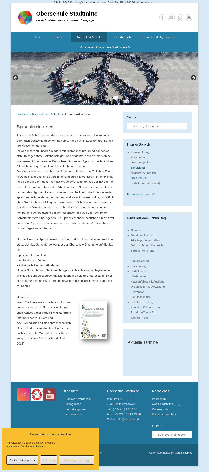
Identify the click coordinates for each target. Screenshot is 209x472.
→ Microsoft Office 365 (142, 172)
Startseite (23, 114)
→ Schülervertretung (140, 302)
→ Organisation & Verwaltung (146, 286)
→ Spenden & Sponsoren (143, 307)
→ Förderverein (137, 276)
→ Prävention (136, 291)
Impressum (159, 398)
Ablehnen (48, 460)
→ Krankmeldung (138, 152)
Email (189, 17)
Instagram (180, 17)
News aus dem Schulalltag (146, 218)
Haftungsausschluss (165, 414)
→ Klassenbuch (137, 157)
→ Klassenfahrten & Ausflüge (146, 281)
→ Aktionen (134, 230)
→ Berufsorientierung (141, 250)
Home (38, 37)
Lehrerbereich (122, 37)
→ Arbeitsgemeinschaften (143, 240)
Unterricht (59, 37)
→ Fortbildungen (138, 271)
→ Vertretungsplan (139, 162)
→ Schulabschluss (139, 297)
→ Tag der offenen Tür (141, 312)
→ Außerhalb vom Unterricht (145, 245)
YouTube (171, 17)
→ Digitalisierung (138, 260)
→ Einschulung (136, 266)
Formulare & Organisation (158, 37)
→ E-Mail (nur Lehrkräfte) (143, 183)
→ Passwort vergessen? (77, 398)
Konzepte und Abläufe (46, 114)
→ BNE (131, 255)
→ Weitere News (138, 317)
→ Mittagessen (71, 404)
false (16, 78)
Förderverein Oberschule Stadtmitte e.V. (105, 47)
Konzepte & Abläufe (89, 37)
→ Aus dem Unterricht (141, 235)
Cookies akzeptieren (22, 460)
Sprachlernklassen (35, 126)
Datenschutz (160, 409)
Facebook (162, 17)
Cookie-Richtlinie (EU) (166, 404)
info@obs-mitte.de (128, 419)
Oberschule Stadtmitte (67, 13)
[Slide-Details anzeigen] (104, 78)
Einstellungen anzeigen (76, 460)
